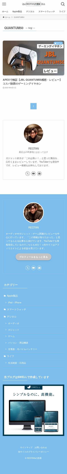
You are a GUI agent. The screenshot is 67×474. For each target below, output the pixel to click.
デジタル (11, 316)
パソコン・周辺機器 (18, 342)
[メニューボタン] (4, 4)
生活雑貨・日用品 (17, 362)
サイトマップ (26, 447)
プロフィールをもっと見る (33, 256)
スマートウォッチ (16, 309)
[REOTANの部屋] (33, 4)
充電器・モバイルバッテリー (22, 349)
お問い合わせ (41, 447)
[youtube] (33, 173)
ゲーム (11, 336)
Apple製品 (12, 295)
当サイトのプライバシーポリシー (33, 451)
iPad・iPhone (14, 302)
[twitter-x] (27, 173)
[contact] (39, 173)
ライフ (10, 356)
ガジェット (13, 329)
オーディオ (13, 323)
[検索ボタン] (63, 4)
